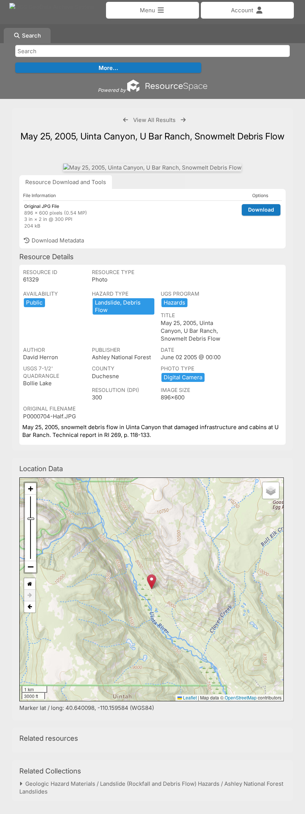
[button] (151, 581)
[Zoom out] (30, 566)
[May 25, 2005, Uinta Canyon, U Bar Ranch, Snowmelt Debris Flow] (152, 167)
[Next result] (183, 120)
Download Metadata (57, 240)
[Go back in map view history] (29, 606)
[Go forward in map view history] (29, 595)
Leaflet (189, 697)
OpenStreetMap (241, 697)
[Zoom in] (30, 489)
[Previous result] (125, 120)
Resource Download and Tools (65, 182)
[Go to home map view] (29, 584)
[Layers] (271, 490)
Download (261, 209)
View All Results (154, 119)
